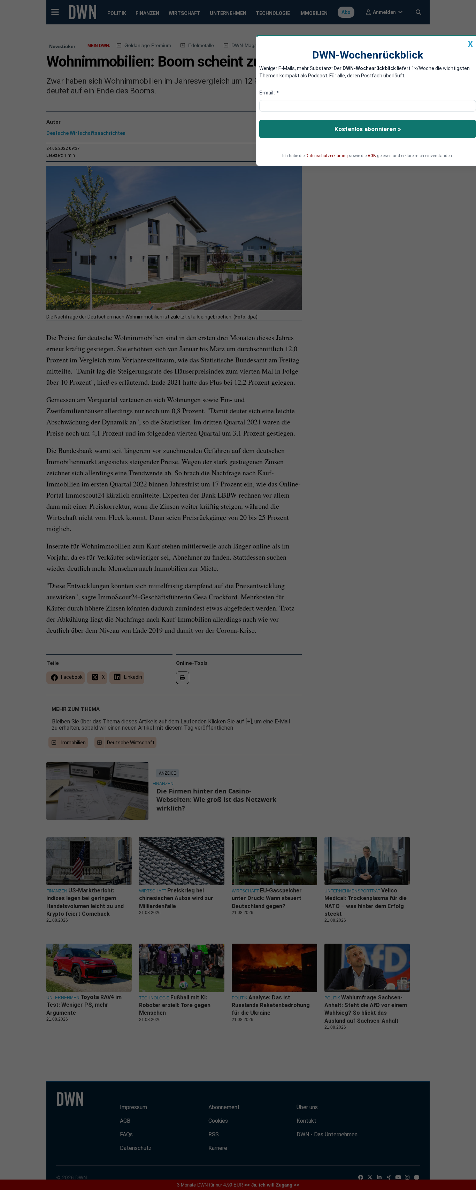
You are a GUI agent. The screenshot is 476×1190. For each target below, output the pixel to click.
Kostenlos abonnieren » (368, 128)
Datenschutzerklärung (327, 155)
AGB (372, 155)
